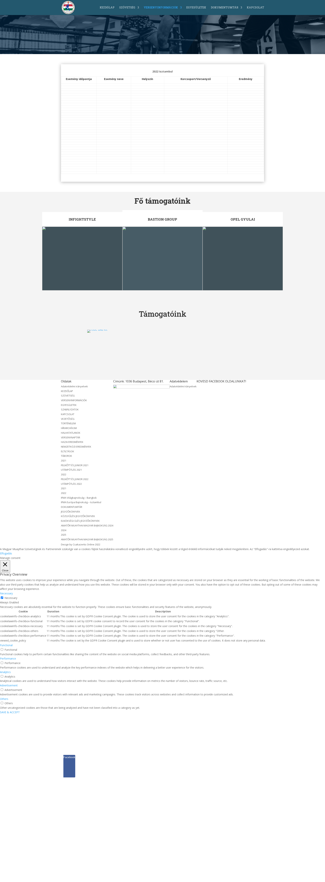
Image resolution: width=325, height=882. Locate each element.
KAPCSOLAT (255, 7)
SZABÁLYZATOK (70, 409)
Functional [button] (6, 645)
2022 (63, 474)
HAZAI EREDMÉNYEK (72, 442)
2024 (63, 530)
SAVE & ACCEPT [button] (10, 712)
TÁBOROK (66, 456)
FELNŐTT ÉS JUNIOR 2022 (74, 479)
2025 (63, 534)
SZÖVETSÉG (127, 7)
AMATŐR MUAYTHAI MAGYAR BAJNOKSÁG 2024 (87, 525)
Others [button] (4, 699)
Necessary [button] (6, 593)
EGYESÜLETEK (196, 7)
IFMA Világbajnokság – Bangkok (79, 497)
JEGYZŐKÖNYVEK (70, 511)
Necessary (11, 598)
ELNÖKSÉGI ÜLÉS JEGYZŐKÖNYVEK (80, 520)
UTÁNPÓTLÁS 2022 (71, 483)
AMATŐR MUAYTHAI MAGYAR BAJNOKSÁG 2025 (87, 539)
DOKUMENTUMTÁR (224, 7)
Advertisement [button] (9, 685)
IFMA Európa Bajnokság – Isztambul (81, 502)
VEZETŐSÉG (67, 419)
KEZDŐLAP (107, 7)
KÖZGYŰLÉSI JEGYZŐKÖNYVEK (78, 516)
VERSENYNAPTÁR (70, 437)
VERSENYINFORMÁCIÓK (161, 7)
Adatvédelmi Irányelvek (183, 386)
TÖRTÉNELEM (68, 423)
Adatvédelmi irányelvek (74, 386)
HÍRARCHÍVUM (69, 428)
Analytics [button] (5, 672)
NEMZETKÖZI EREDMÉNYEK (76, 446)
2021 (63, 460)
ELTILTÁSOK (67, 451)
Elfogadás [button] (6, 553)
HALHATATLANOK (70, 432)
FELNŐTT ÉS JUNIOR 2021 (74, 465)
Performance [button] (8, 658)
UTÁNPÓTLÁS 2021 (71, 469)
